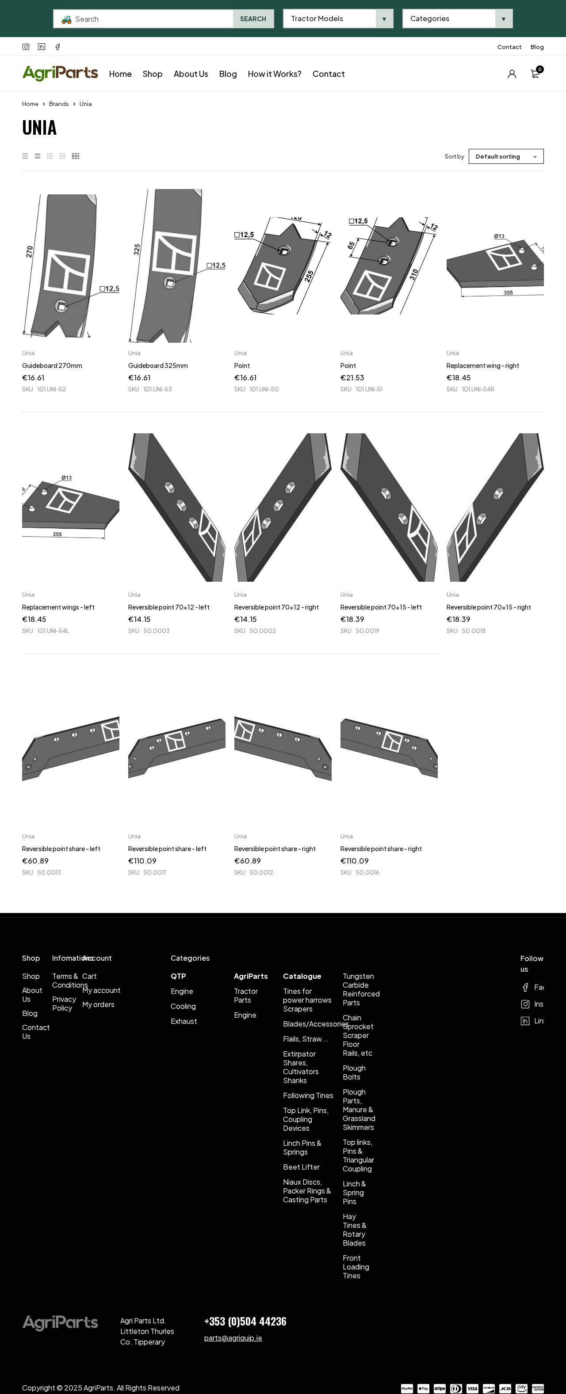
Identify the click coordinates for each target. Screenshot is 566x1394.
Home (30, 103)
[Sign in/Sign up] (512, 73)
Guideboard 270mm (52, 365)
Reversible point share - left (61, 848)
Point (242, 365)
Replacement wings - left (58, 607)
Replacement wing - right (483, 365)
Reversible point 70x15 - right (489, 607)
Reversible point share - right (275, 848)
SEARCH (253, 19)
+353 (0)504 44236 (245, 1321)
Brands (59, 103)
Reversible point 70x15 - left (381, 607)
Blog (537, 46)
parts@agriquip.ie (233, 1337)
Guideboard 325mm (158, 365)
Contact (509, 46)
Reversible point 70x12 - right (276, 607)
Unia (28, 352)
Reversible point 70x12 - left (169, 607)
